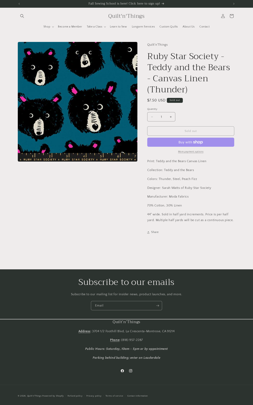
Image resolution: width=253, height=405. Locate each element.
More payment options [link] (191, 151)
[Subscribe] (157, 305)
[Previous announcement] (19, 4)
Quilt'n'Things (34, 396)
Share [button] (155, 232)
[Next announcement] (233, 4)
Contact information (137, 396)
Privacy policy (94, 396)
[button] (22, 16)
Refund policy (75, 396)
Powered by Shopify (53, 396)
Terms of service (114, 396)
